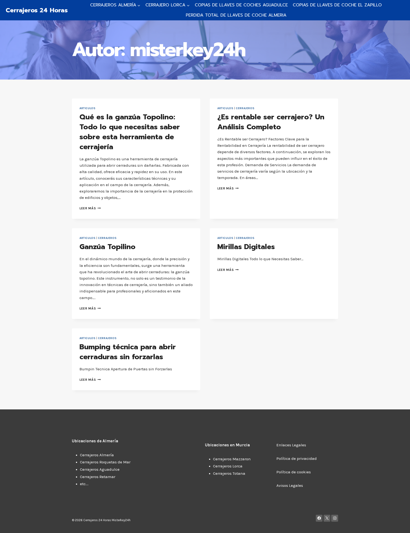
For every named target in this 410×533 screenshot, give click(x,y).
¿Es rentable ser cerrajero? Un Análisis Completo (270, 122)
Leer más (90, 208)
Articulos (87, 108)
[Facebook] (319, 518)
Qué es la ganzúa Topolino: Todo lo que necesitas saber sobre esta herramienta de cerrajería (129, 132)
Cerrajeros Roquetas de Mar (105, 462)
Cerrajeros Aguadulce (100, 469)
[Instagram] (334, 518)
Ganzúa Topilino (107, 246)
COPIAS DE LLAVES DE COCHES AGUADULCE (241, 5)
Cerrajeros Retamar (97, 476)
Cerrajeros (245, 108)
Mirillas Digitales (246, 246)
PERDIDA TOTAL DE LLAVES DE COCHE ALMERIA (236, 15)
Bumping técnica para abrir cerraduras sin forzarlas (127, 351)
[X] (327, 518)
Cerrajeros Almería (97, 454)
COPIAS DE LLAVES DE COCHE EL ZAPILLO (337, 5)
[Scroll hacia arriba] (399, 524)
